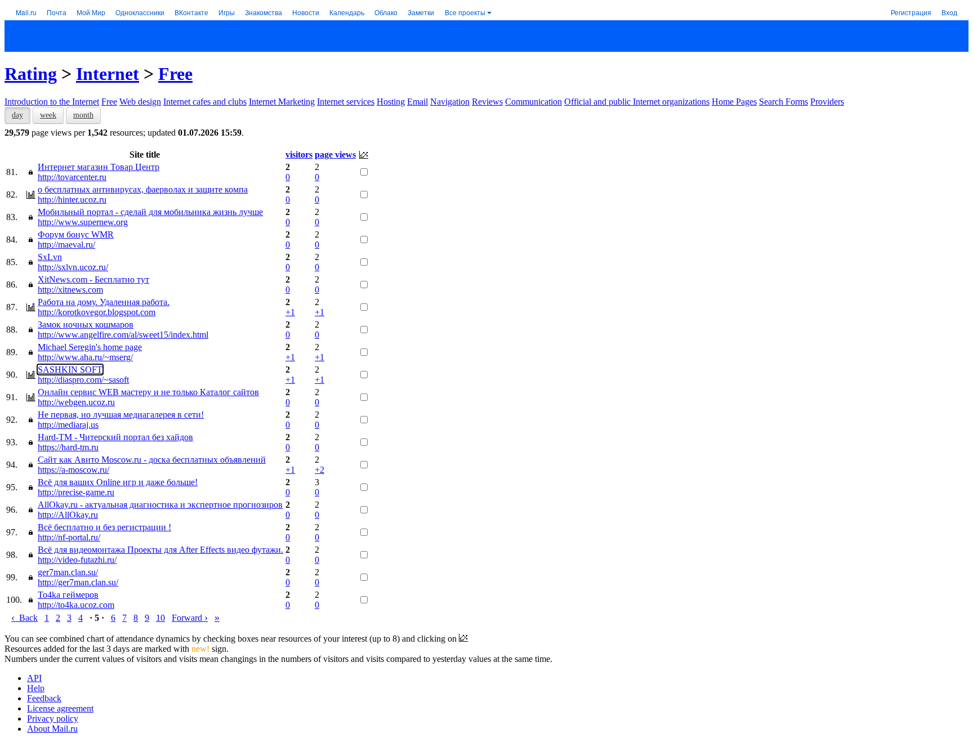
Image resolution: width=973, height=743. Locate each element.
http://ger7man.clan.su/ (78, 582)
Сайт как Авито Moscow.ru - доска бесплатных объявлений (152, 459)
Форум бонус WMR (76, 234)
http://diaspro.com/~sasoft (83, 379)
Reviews (487, 101)
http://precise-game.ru (76, 492)
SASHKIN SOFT (70, 369)
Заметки (421, 12)
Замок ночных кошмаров (85, 324)
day (17, 115)
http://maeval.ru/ (66, 244)
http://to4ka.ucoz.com (76, 605)
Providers (827, 101)
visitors (299, 154)
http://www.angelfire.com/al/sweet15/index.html (123, 334)
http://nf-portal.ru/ (69, 537)
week (48, 115)
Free (175, 74)
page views (335, 154)
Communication (533, 101)
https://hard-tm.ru (68, 447)
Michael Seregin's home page (90, 347)
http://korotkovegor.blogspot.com (96, 312)
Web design (140, 101)
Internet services (345, 101)
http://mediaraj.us (68, 424)
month (83, 115)
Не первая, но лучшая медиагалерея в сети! (121, 414)
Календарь (346, 12)
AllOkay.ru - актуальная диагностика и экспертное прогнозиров (160, 504)
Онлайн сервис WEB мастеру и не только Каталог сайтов (148, 392)
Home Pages (734, 101)
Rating (31, 74)
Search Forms (783, 101)
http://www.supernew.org (83, 222)
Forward (190, 618)
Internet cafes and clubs (205, 101)
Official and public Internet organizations (636, 101)
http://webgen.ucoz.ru (76, 402)
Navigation (450, 101)
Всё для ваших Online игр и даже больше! (118, 482)
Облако (386, 12)
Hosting (391, 101)
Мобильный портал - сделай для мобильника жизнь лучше (150, 212)
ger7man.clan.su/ (68, 572)
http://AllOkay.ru (68, 515)
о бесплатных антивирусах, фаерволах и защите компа (143, 189)
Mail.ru (26, 12)
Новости (305, 12)
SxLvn (50, 257)
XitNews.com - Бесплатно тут (93, 279)
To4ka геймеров (68, 594)
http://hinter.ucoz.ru (72, 199)
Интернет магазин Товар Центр (98, 167)
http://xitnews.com (70, 289)
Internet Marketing (282, 101)
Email (417, 101)
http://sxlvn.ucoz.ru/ (73, 267)
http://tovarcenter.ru (72, 177)
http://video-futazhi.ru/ (77, 560)
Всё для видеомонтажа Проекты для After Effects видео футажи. (160, 549)
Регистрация (911, 12)
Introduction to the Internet (52, 101)
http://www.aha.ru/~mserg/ (85, 357)
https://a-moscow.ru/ (73, 470)
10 (160, 618)
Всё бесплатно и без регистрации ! (104, 527)
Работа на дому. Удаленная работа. (103, 302)
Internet (107, 74)
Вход (949, 12)
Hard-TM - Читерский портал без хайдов (115, 437)
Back (24, 618)
